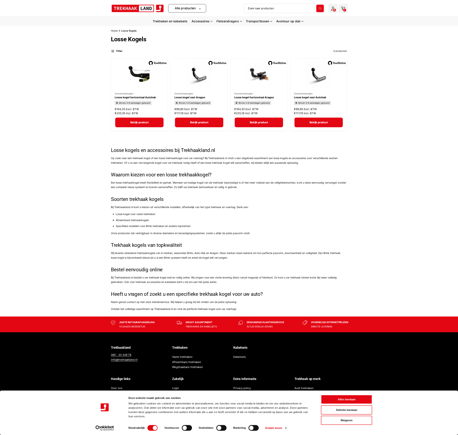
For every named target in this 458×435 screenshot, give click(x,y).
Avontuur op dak (288, 21)
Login (175, 388)
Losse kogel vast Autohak (310, 97)
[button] (187, 8)
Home (114, 30)
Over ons (116, 388)
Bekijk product (139, 122)
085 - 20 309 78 (121, 355)
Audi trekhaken (304, 388)
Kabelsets (239, 357)
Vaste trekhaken (182, 357)
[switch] (187, 428)
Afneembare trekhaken (186, 362)
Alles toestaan (346, 399)
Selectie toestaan (346, 409)
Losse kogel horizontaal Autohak (135, 97)
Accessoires (200, 21)
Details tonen (273, 427)
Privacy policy (242, 388)
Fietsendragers (227, 21)
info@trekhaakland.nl (124, 359)
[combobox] (284, 8)
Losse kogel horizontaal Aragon (254, 97)
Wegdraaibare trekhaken (187, 367)
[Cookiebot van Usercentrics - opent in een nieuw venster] (104, 428)
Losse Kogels (129, 30)
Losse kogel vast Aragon (189, 97)
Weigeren (346, 420)
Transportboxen (257, 21)
